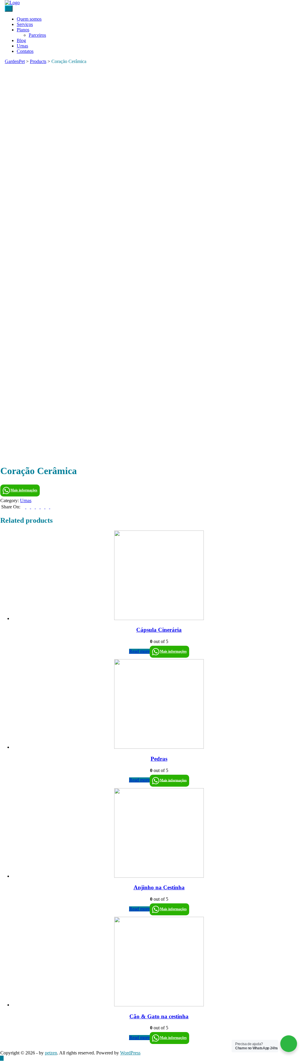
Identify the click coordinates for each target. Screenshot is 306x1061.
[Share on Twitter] (28, 506)
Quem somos (29, 18)
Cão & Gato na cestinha (159, 1016)
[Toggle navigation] (9, 8)
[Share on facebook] (24, 506)
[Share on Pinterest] (47, 506)
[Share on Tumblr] (38, 506)
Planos (23, 29)
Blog (21, 40)
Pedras (159, 759)
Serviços (25, 24)
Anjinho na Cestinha (159, 887)
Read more (139, 651)
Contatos (25, 51)
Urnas (22, 45)
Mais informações (23, 490)
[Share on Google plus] (43, 506)
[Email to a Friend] (52, 506)
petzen (51, 1052)
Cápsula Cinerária (159, 630)
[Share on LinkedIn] (33, 506)
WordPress (130, 1052)
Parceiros (37, 35)
